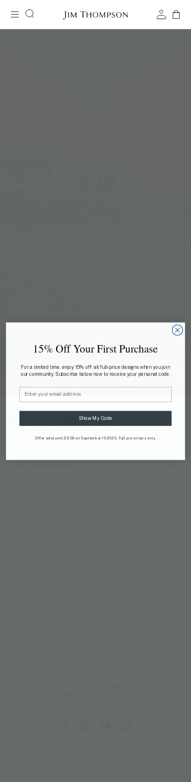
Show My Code (95, 418)
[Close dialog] (177, 330)
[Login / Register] (161, 14)
